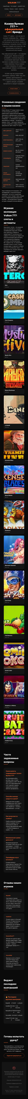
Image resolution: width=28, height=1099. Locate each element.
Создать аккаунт (14, 88)
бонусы (12, 9)
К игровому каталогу (14, 93)
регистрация (18, 15)
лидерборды (6, 6)
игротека (21, 9)
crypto (16, 9)
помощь (6, 9)
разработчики (21, 6)
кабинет (9, 15)
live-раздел (14, 6)
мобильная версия (14, 11)
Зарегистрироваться (14, 1055)
